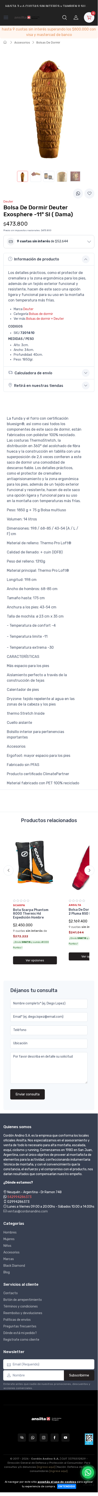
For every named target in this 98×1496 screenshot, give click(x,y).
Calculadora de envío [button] (33, 373)
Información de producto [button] (36, 259)
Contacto (10, 1293)
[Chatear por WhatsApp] (88, 1472)
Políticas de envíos (17, 1320)
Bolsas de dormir (41, 314)
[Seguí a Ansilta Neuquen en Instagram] (44, 1437)
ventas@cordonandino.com (27, 1211)
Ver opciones (35, 960)
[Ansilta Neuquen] (28, 17)
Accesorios (22, 42)
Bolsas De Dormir (48, 42)
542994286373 (19, 1197)
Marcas (8, 1259)
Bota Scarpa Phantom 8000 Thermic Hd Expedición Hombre (30, 914)
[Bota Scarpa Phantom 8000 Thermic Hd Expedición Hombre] (34, 864)
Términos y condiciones (20, 1306)
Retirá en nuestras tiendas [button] (38, 385)
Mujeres (9, 1239)
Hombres (10, 1232)
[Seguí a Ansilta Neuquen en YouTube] (65, 1437)
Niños (7, 1246)
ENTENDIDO (67, 1486)
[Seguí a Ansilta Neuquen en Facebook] (54, 1437)
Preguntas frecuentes (19, 1326)
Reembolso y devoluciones (22, 1313)
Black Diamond (14, 1266)
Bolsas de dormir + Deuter (45, 319)
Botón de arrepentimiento (22, 1300)
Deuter (28, 309)
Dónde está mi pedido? (20, 1333)
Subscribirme (79, 1375)
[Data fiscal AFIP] (89, 1439)
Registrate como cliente (21, 1340)
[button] (64, 17)
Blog (6, 1272)
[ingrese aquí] (46, 1467)
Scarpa (19, 905)
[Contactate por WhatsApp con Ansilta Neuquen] (33, 1437)
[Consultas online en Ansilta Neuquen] (22, 1437)
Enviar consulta (27, 1094)
